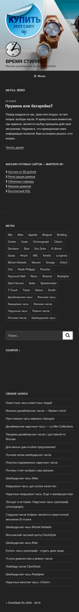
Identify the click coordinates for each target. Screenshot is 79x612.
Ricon (33, 276)
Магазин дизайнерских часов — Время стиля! (36, 410)
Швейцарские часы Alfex (22, 478)
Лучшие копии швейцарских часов (28, 455)
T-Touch (13, 290)
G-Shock (56, 248)
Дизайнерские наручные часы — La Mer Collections (39, 426)
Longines (61, 255)
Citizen (58, 241)
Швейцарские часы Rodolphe (25, 574)
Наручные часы (17, 311)
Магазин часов (43, 304)
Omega (50, 262)
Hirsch (24, 255)
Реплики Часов (17, 318)
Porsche (45, 269)
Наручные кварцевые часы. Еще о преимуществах (39, 494)
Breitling (62, 235)
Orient (63, 262)
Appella (32, 235)
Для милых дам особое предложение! (31, 447)
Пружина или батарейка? (29, 105)
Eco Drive (40, 248)
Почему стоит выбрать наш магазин (29, 470)
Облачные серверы (21, 181)
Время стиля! (23, 61)
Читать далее (15, 147)
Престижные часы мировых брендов (30, 418)
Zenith (52, 290)
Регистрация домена (21, 176)
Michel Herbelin (17, 262)
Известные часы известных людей (29, 403)
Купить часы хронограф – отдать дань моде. (35, 550)
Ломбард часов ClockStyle (23, 566)
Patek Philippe (26, 269)
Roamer (47, 276)
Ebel (26, 248)
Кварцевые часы (18, 304)
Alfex (20, 235)
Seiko (32, 283)
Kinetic (47, 255)
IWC (35, 255)
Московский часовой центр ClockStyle (31, 535)
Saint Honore (16, 283)
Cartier (12, 241)
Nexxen (36, 262)
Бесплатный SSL (19, 191)
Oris (10, 269)
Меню (41, 76)
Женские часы (46, 297)
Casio (24, 241)
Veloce (39, 290)
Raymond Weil (17, 276)
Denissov (13, 248)
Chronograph (41, 241)
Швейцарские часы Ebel (22, 543)
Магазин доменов (19, 186)
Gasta (11, 255)
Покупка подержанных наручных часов (32, 462)
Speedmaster (48, 283)
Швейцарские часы (43, 318)
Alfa (10, 235)
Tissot (26, 290)
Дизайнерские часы (20, 297)
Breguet (47, 235)
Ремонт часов (40, 311)
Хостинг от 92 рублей (22, 172)
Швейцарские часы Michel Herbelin (28, 527)
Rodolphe (63, 276)
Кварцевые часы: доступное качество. (31, 486)
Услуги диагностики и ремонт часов (29, 558)
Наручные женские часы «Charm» (28, 582)
